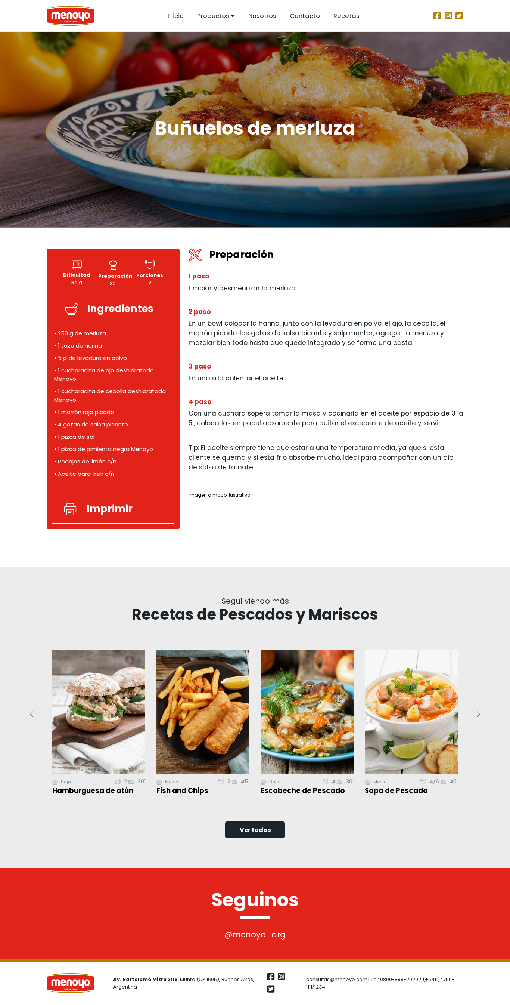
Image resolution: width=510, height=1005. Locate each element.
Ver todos (255, 830)
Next (477, 714)
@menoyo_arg (255, 934)
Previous (32, 714)
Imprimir (110, 509)
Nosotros (262, 15)
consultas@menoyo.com (336, 979)
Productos (213, 15)
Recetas (346, 15)
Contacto (305, 15)
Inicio (176, 15)
